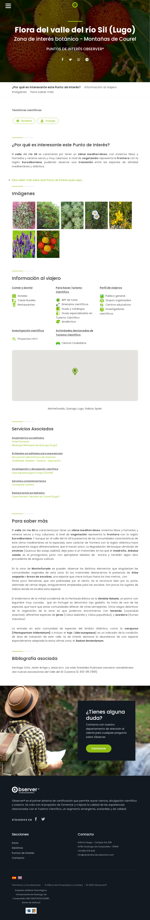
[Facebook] (62, 59)
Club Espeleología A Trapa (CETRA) (32, 472)
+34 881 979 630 (86, 850)
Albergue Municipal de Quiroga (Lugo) (34, 445)
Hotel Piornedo (20, 441)
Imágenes (19, 92)
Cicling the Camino (23, 484)
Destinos (17, 848)
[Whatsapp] (78, 59)
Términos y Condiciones (26, 885)
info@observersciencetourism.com (96, 854)
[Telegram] (87, 59)
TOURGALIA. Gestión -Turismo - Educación (36, 460)
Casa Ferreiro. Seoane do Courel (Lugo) (35, 496)
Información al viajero (100, 87)
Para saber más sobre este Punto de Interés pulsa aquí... (47, 180)
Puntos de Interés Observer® (75, 49)
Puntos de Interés (23, 853)
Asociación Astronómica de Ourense (34, 457)
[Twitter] (70, 59)
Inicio (15, 843)
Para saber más (42, 92)
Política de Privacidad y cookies (64, 885)
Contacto (18, 858)
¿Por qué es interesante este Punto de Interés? (46, 87)
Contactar (98, 748)
